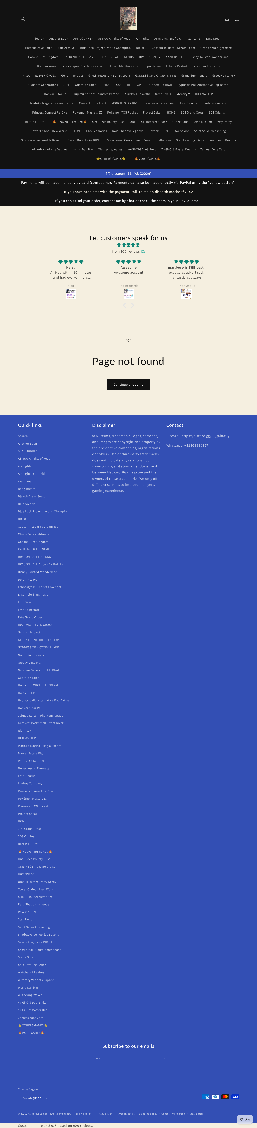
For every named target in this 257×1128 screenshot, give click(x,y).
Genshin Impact (29, 632)
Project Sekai (27, 814)
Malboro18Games (37, 1113)
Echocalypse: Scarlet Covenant (39, 587)
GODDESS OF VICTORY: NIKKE (38, 647)
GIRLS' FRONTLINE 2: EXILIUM (38, 640)
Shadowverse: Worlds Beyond (38, 934)
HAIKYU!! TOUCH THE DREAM (38, 685)
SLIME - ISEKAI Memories (35, 897)
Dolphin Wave (27, 579)
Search (23, 436)
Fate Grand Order (30, 617)
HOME (22, 821)
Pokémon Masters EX (32, 798)
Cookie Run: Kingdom (33, 542)
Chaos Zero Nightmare (33, 534)
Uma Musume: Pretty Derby (37, 881)
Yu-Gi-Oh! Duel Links (32, 1002)
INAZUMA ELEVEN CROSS (35, 625)
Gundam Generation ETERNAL (39, 670)
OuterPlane (26, 874)
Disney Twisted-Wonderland (37, 572)
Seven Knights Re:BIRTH (35, 942)
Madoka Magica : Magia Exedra (39, 745)
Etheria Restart (28, 609)
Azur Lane (25, 481)
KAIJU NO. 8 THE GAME (34, 549)
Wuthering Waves (30, 995)
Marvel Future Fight (32, 753)
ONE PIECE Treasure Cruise (37, 866)
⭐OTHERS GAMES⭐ (33, 1025)
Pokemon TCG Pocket (33, 806)
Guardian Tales (28, 678)
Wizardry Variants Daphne (36, 980)
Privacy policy (104, 1113)
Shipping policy (148, 1113)
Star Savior (25, 919)
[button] (23, 19)
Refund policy (83, 1113)
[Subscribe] (163, 1059)
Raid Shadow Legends (33, 904)
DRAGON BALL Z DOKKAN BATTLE (40, 564)
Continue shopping (128, 384)
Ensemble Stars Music (33, 594)
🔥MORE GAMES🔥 (31, 1033)
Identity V (25, 730)
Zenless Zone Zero (30, 1018)
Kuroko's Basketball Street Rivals (41, 723)
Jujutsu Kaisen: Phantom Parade (41, 715)
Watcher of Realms (31, 972)
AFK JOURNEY (27, 451)
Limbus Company (30, 783)
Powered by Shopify (59, 1113)
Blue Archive (27, 504)
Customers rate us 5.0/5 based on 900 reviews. (55, 1125)
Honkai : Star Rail (30, 708)
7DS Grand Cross (29, 829)
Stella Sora (25, 957)
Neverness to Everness (33, 768)
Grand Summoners (31, 655)
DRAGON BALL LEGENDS (34, 557)
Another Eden (27, 443)
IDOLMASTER (27, 738)
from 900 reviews (126, 251)
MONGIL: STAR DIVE (31, 761)
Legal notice (196, 1113)
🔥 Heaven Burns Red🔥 (35, 851)
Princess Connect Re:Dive (36, 791)
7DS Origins (26, 836)
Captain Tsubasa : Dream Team (39, 526)
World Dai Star (28, 987)
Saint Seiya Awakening (34, 927)
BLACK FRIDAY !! (29, 844)
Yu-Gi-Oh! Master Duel (33, 1010)
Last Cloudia (27, 776)
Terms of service (125, 1113)
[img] (128, 245)
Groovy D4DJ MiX (29, 662)
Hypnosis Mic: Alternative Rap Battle (43, 700)
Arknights (24, 466)
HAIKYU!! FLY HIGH (31, 693)
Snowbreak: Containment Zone (39, 950)
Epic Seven (26, 602)
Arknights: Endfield (31, 473)
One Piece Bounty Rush (34, 859)
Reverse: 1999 (28, 912)
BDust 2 (23, 519)
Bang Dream (26, 489)
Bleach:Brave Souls (31, 496)
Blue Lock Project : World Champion (43, 511)
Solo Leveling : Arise (32, 965)
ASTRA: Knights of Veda (34, 458)
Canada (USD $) (32, 1098)
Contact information (173, 1113)
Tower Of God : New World (36, 889)
